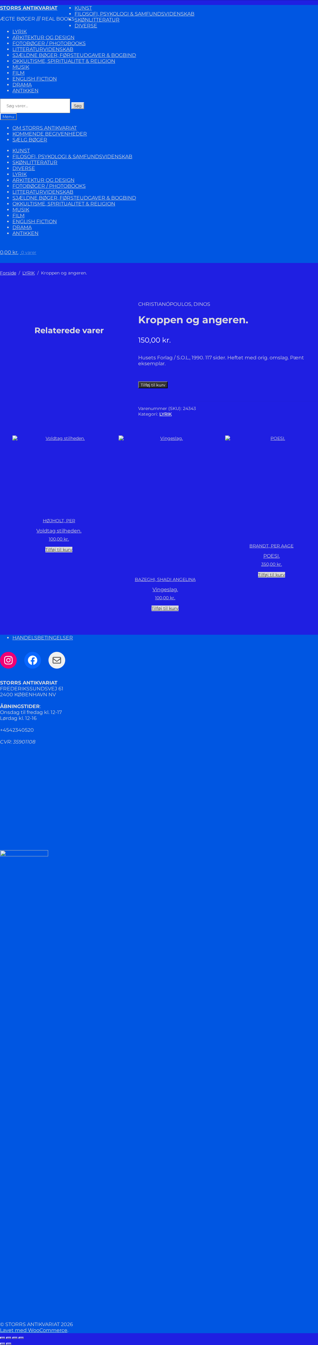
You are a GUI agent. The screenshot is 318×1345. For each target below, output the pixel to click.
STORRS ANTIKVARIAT (28, 8)
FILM (18, 73)
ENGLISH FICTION (34, 79)
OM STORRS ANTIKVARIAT (44, 128)
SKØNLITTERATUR (97, 20)
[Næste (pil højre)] (8, 1344)
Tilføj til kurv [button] (58, 549)
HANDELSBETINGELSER (42, 638)
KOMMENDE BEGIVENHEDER (49, 134)
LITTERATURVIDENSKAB (42, 49)
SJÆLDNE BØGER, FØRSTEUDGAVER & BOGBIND (74, 55)
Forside (8, 273)
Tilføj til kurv (153, 384)
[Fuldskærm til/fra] (8, 1338)
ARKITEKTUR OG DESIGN (43, 37)
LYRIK (19, 32)
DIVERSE (86, 26)
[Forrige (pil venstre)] (2, 1344)
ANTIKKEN (25, 91)
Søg (78, 105)
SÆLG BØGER (29, 140)
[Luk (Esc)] (21, 1338)
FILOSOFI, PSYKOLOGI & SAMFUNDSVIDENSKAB (134, 14)
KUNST (83, 8)
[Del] (14, 1338)
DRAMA (22, 85)
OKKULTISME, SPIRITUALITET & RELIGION (63, 61)
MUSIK (20, 67)
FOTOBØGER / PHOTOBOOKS (49, 43)
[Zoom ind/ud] (2, 1338)
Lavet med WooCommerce (33, 1330)
